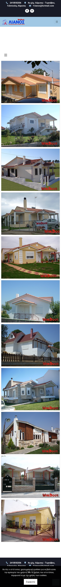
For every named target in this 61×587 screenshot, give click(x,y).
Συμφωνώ (30, 582)
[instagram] (32, 11)
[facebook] (27, 11)
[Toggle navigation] (57, 22)
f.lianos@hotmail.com (43, 6)
